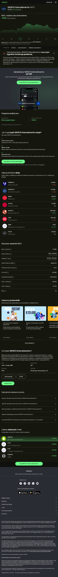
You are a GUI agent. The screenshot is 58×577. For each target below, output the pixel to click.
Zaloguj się (49, 2)
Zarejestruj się (4, 42)
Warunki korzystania (16, 557)
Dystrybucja (8, 376)
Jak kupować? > (22, 47)
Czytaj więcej (6, 337)
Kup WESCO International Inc (29, 82)
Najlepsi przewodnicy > (35, 47)
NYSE (21, 376)
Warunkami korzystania (35, 551)
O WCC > (13, 47)
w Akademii (41, 165)
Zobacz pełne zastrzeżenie (45, 551)
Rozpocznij (8, 383)
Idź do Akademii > (30, 343)
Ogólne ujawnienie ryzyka (7, 557)
